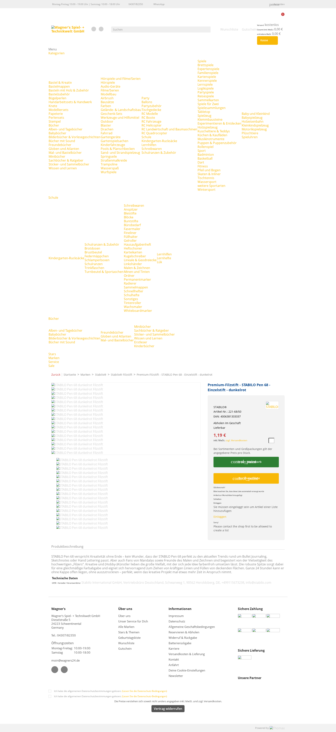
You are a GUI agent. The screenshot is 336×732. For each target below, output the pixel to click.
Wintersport (206, 189)
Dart (201, 162)
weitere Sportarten (211, 186)
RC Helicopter (152, 125)
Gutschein (125, 648)
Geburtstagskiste (129, 638)
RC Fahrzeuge (151, 121)
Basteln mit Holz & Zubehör (69, 90)
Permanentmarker (137, 279)
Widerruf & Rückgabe (183, 638)
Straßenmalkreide (114, 160)
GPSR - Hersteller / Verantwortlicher (66, 583)
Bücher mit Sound (62, 141)
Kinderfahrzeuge (113, 145)
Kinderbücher (144, 346)
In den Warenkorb (246, 461)
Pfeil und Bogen (209, 170)
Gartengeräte (111, 137)
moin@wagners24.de (65, 660)
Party (145, 98)
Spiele (202, 61)
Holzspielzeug (208, 127)
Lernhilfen (149, 145)
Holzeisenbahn (252, 121)
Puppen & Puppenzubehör (217, 143)
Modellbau (108, 94)
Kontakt (174, 659)
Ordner (129, 275)
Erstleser (140, 342)
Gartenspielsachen (114, 141)
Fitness (203, 166)
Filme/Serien (110, 90)
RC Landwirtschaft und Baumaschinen (169, 129)
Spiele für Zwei (208, 104)
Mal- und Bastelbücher (65, 152)
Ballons (147, 102)
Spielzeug (204, 115)
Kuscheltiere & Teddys (214, 131)
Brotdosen (92, 248)
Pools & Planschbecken (118, 149)
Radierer (130, 283)
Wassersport (207, 182)
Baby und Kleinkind (256, 114)
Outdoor (107, 121)
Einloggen (220, 516)
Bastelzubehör (59, 94)
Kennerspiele (207, 80)
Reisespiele (206, 96)
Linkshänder (133, 264)
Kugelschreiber (135, 256)
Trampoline (109, 164)
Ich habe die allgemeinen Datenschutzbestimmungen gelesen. (110, 691)
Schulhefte (131, 295)
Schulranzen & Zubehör (159, 152)
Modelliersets (58, 110)
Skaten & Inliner (209, 174)
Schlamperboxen (97, 260)
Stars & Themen (128, 632)
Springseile (109, 156)
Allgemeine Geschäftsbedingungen (192, 627)
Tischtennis (206, 178)
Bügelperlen (57, 98)
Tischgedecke (151, 110)
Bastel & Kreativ (60, 82)
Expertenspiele (208, 69)
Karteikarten (133, 252)
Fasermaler (132, 229)
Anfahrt (174, 665)
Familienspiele (208, 73)
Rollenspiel (206, 147)
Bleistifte (130, 213)
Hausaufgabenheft (137, 244)
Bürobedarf (132, 225)
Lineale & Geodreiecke (140, 260)
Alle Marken (126, 627)
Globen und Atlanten (64, 149)
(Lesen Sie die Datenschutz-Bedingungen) (144, 691)
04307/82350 (136, 4)
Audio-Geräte (110, 86)
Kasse (266, 40)
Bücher (54, 125)
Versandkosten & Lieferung (187, 654)
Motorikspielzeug (254, 129)
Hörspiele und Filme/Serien (121, 78)
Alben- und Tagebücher (65, 129)
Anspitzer (131, 209)
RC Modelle (150, 114)
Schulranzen (94, 264)
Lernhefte (164, 258)
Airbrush (107, 98)
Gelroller (130, 240)
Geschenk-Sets (111, 114)
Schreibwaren (152, 149)
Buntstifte (131, 221)
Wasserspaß (110, 168)
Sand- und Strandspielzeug (120, 152)
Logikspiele (206, 88)
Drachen (107, 129)
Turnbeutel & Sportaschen (104, 272)
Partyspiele (206, 92)
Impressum (176, 616)
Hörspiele (108, 82)
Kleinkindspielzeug (255, 125)
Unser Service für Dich (133, 621)
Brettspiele (206, 65)
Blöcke (128, 217)
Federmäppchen (97, 256)
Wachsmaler (133, 307)
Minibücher (57, 156)
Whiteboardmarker (138, 310)
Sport (202, 151)
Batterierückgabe (180, 643)
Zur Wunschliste (246, 478)
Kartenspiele (207, 77)
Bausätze (107, 102)
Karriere (174, 648)
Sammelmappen (136, 287)
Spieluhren (250, 137)
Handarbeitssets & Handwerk (70, 102)
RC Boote (148, 117)
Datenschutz (177, 621)
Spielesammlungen (212, 108)
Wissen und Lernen (63, 168)
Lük (159, 262)
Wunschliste (126, 643)
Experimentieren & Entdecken (219, 123)
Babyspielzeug (252, 117)
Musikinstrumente (211, 139)
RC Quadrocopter (154, 133)
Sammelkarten (208, 100)
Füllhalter (131, 237)
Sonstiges (131, 299)
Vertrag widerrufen (168, 709)
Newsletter (176, 676)
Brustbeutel (93, 252)
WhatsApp (158, 4)
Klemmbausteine (210, 119)
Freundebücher (60, 145)
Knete (53, 106)
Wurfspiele (108, 172)
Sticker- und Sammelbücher (69, 164)
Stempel (55, 121)
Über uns (124, 616)
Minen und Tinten (137, 272)
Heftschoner (133, 248)
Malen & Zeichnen (137, 268)
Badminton (206, 154)
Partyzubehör (152, 106)
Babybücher (57, 133)
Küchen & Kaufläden (212, 135)
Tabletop (204, 112)
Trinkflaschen (94, 268)
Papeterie (56, 114)
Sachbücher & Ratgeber (66, 160)
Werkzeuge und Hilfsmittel (120, 117)
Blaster (106, 125)
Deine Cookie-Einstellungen (187, 670)
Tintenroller (132, 303)
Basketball (205, 158)
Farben (106, 106)
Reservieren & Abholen (184, 632)
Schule (146, 137)
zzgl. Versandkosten (236, 440)
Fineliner (130, 233)
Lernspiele (205, 84)
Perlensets (56, 117)
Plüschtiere (250, 133)
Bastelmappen (59, 86)
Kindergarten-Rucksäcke (159, 141)
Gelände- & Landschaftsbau (121, 110)
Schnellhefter (133, 291)
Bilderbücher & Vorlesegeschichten (74, 137)
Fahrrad (106, 133)
